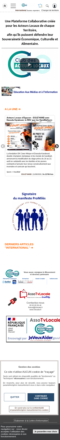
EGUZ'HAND (26, 174)
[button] (29, 64)
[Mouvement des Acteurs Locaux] (27, 5)
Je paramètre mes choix (45, 431)
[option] (30, 145)
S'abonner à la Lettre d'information (31, 420)
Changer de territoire (50, 10)
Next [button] (56, 146)
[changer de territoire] (40, 5)
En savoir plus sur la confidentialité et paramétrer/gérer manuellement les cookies (29, 409)
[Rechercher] (47, 5)
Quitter (14, 397)
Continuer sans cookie (41, 397)
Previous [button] (3, 146)
